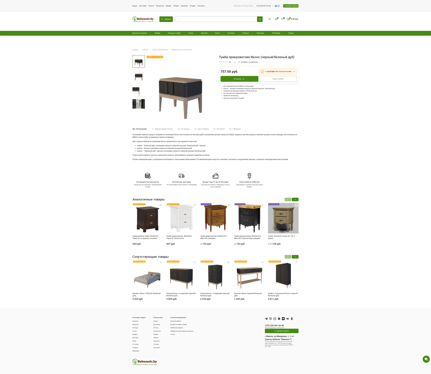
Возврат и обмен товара (178, 324)
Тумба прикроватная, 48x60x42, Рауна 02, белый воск (179, 237)
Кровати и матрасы (139, 33)
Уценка (291, 33)
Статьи (172, 334)
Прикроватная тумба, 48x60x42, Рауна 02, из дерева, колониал (145, 237)
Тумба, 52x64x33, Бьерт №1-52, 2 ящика (281, 237)
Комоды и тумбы (174, 33)
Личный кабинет (175, 321)
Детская (204, 33)
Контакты (201, 6)
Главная (135, 50)
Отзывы (193, 6)
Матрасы (135, 324)
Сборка (176, 6)
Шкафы (157, 33)
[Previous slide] (150, 90)
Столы (190, 33)
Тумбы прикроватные (160, 50)
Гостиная (231, 33)
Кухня (217, 33)
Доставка (142, 6)
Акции (134, 6)
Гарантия (184, 6)
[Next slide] (211, 90)
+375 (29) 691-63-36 (263, 6)
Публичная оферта (176, 328)
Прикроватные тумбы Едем (182, 50)
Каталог (168, 19)
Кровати (135, 321)
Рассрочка (160, 6)
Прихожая (260, 33)
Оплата (151, 6)
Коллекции (276, 33)
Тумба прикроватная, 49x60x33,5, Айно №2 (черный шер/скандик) (247, 237)
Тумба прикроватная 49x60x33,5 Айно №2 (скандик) (213, 237)
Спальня (245, 33)
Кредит (168, 6)
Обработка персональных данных (181, 331)
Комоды (135, 328)
